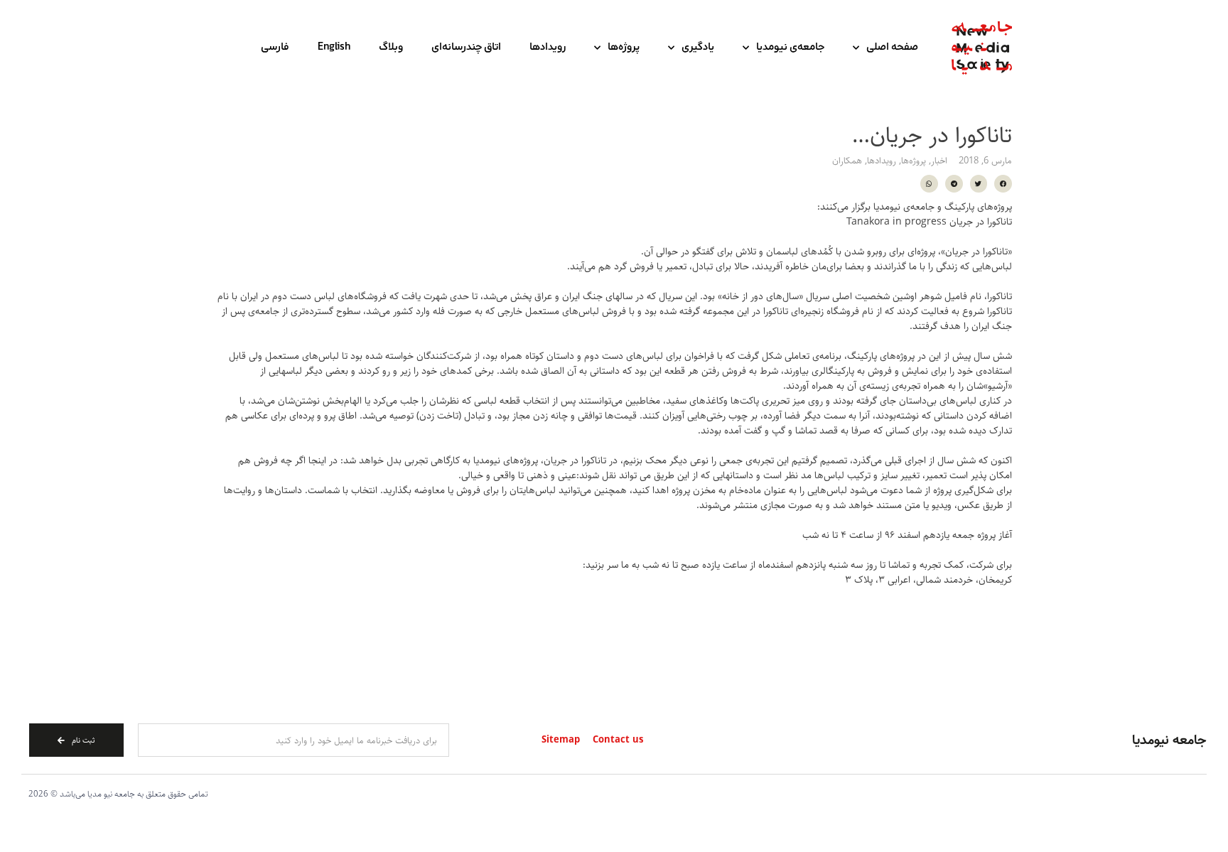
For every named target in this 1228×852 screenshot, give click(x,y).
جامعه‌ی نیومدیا (790, 48)
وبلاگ (391, 48)
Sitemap (561, 740)
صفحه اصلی (892, 48)
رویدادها (547, 48)
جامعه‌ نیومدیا (1169, 740)
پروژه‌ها (624, 48)
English (334, 48)
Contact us (618, 740)
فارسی (275, 48)
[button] (1003, 184)
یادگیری (698, 48)
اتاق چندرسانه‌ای (466, 48)
